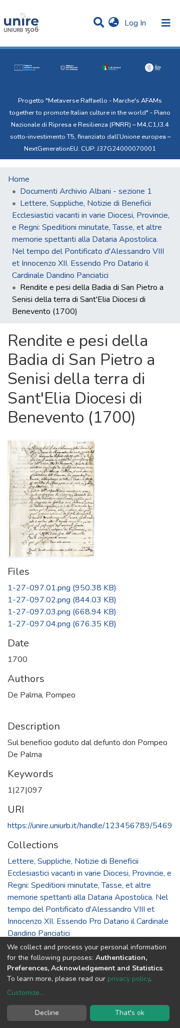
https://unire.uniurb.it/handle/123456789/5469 (90, 825)
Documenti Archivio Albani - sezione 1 (86, 191)
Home (19, 179)
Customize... (25, 992)
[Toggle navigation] (166, 23)
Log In (136, 23)
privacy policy (129, 978)
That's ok (129, 1012)
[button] (113, 23)
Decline (47, 1012)
